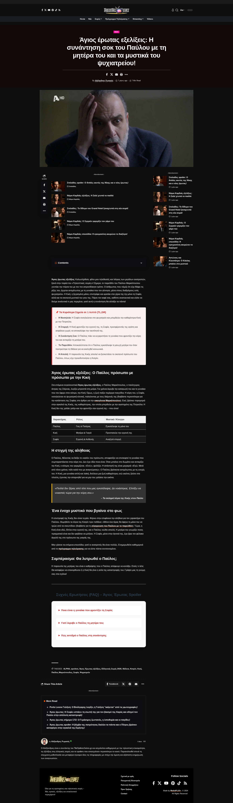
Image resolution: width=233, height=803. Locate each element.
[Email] (116, 74)
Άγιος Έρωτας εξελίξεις (89, 669)
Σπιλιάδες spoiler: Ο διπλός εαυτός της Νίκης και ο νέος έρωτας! (97, 183)
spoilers (74, 669)
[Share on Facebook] (107, 74)
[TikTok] (56, 10)
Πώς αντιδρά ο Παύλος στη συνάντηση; (84, 635)
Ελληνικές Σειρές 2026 (111, 669)
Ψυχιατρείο (85, 672)
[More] (126, 74)
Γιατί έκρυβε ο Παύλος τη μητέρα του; (82, 622)
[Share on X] (112, 74)
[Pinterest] (52, 10)
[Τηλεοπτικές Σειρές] (116, 10)
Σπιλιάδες (72, 186)
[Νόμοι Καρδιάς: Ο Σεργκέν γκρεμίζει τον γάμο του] (58, 225)
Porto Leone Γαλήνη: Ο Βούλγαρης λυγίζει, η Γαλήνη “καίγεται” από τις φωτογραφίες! (94, 707)
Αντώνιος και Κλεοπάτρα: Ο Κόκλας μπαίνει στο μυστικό (179, 261)
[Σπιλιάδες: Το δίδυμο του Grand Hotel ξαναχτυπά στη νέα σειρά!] (58, 212)
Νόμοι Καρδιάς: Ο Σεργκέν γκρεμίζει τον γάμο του (90, 221)
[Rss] (59, 10)
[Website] (144, 742)
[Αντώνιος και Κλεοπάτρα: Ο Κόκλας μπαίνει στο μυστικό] (160, 261)
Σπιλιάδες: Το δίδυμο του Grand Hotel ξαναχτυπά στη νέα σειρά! (97, 208)
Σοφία (76, 672)
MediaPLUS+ (175, 791)
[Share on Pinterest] (130, 684)
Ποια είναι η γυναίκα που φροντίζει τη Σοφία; (87, 610)
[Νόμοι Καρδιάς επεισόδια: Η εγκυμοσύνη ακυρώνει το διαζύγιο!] (58, 238)
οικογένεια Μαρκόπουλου (107, 400)
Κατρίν (133, 669)
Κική (139, 669)
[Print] (121, 74)
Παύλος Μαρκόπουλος (62, 672)
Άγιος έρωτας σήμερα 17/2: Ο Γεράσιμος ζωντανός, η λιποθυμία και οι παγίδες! (90, 720)
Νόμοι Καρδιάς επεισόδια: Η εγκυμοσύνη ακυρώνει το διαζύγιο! (97, 234)
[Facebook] (42, 10)
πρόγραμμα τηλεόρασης (71, 549)
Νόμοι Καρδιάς (74, 199)
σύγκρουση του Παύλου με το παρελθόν (112, 526)
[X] (45, 10)
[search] (177, 10)
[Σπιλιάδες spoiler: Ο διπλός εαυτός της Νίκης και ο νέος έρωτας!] (58, 186)
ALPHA (66, 669)
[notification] (173, 10)
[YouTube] (49, 10)
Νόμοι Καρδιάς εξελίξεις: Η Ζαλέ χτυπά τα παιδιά (90, 195)
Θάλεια (126, 669)
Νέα (116, 32)
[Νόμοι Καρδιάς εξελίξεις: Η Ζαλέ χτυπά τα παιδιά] (58, 199)
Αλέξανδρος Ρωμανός (104, 81)
